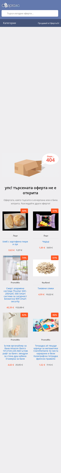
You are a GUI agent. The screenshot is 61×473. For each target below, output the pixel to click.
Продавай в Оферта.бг (48, 23)
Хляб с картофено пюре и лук (15, 243)
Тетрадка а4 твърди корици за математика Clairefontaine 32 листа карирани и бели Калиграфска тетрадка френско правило (45, 352)
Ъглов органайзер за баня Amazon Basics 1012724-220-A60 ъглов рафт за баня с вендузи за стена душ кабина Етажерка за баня (15, 352)
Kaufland (46, 283)
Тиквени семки (46, 288)
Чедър (45, 241)
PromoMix (15, 283)
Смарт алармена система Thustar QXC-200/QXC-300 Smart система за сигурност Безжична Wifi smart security (15, 295)
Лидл (15, 236)
